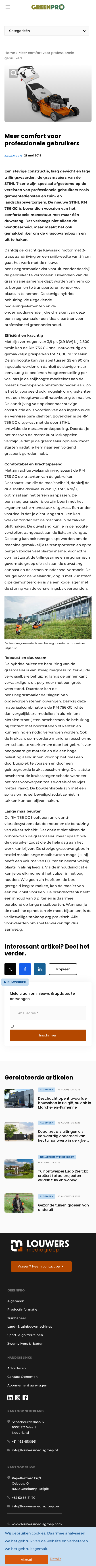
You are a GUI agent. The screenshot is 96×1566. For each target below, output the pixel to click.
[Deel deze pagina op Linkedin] (40, 969)
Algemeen (13, 156)
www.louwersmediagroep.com (37, 1524)
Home (9, 53)
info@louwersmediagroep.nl (35, 1450)
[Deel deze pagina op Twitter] (10, 969)
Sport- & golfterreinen (25, 1335)
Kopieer (63, 969)
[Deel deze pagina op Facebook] (25, 969)
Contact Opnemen (22, 1377)
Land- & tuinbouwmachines (29, 1327)
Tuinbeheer (16, 1318)
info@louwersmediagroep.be (35, 1506)
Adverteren (16, 1368)
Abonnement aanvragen (27, 1385)
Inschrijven (48, 1035)
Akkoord (26, 1559)
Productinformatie (22, 1309)
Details (55, 1559)
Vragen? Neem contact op (39, 1266)
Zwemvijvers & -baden (25, 1344)
